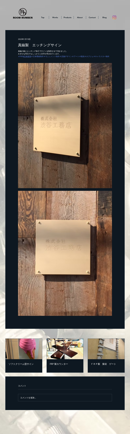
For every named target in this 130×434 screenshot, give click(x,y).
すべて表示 (120, 334)
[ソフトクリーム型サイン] (23, 349)
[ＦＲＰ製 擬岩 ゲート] (106, 349)
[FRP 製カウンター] (65, 349)
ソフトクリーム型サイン (21, 363)
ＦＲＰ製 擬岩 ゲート (103, 363)
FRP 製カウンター (59, 363)
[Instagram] (114, 17)
